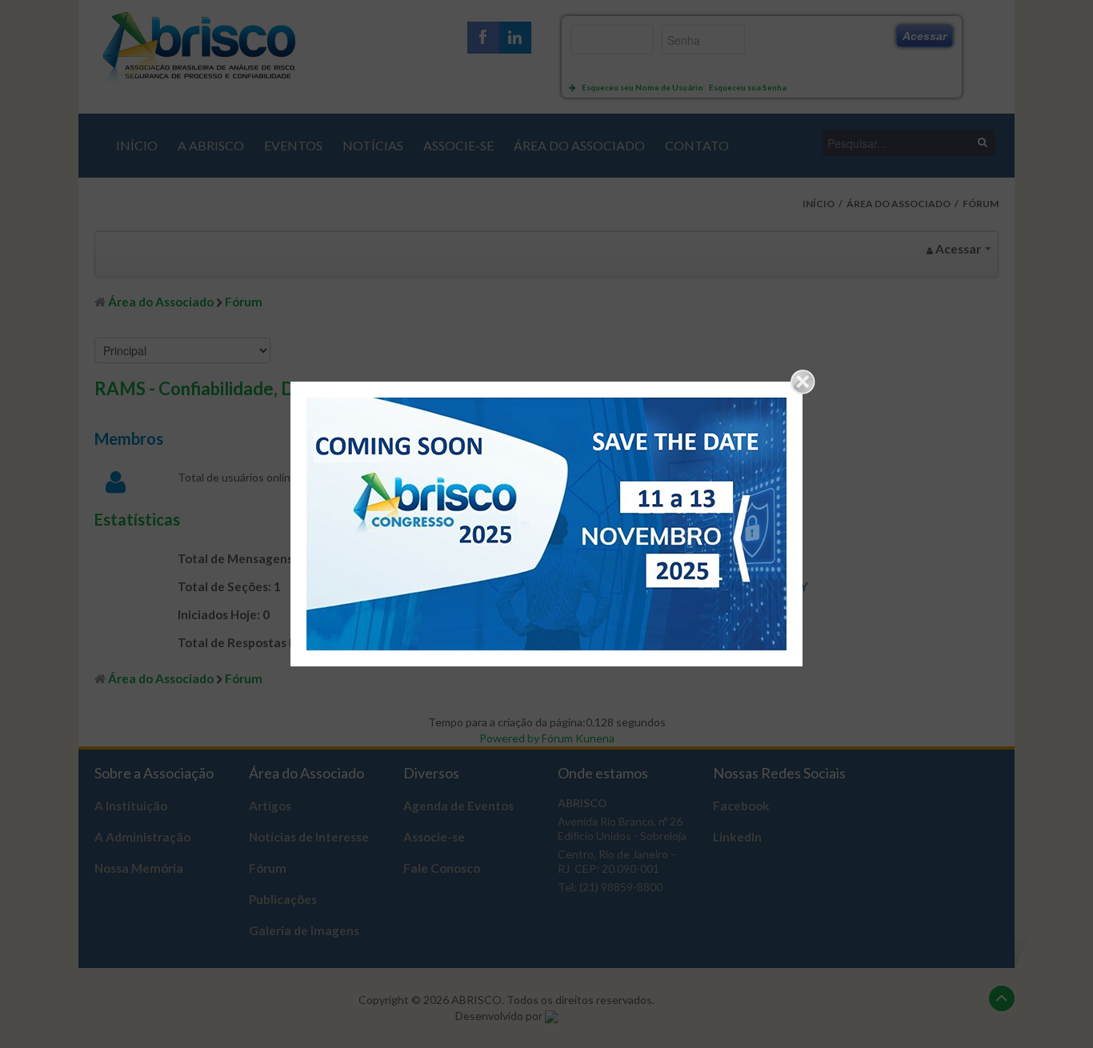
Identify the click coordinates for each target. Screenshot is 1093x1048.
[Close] (802, 381)
